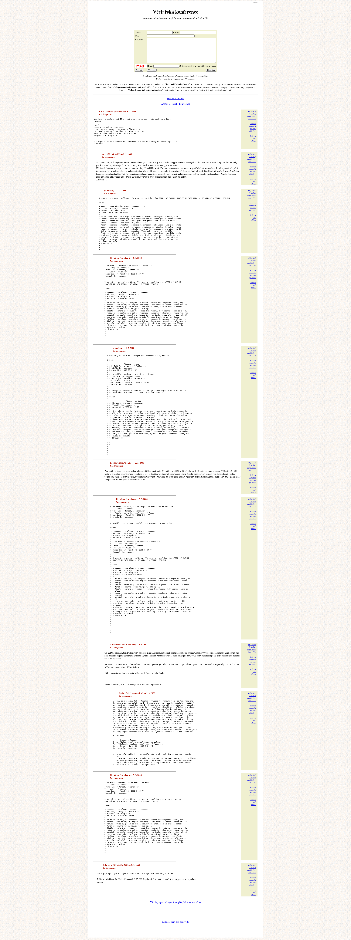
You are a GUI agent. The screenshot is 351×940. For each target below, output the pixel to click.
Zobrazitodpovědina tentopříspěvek (252, 127)
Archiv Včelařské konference (175, 103)
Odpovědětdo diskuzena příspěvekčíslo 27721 (251, 697)
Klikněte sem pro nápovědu (175, 921)
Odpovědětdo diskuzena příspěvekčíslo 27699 (251, 869)
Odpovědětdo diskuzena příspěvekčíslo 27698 (251, 158)
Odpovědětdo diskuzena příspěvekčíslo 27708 (251, 262)
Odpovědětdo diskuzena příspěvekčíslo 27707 (251, 194)
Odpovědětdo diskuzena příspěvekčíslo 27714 (251, 503)
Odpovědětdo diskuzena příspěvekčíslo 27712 (251, 466)
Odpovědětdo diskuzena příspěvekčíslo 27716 (251, 648)
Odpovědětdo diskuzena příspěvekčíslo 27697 (251, 115)
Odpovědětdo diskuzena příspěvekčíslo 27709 (251, 779)
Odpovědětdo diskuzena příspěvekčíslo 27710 (251, 352)
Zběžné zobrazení (175, 98)
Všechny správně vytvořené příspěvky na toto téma (175, 902)
